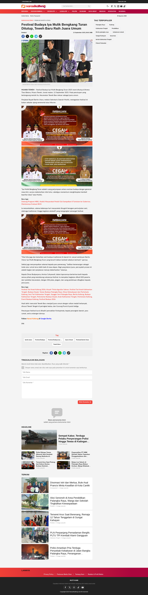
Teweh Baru (57, 344)
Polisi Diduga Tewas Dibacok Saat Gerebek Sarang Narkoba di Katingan (44, 455)
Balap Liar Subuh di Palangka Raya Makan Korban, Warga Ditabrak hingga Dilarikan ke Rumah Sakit (80, 466)
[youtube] (82, 587)
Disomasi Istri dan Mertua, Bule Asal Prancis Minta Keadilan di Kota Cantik (70, 484)
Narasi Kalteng (27, 20)
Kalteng (111, 25)
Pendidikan (115, 28)
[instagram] (74, 587)
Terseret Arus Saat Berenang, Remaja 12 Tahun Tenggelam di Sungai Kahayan (70, 517)
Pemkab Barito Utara (42, 20)
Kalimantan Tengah (102, 28)
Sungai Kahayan (101, 36)
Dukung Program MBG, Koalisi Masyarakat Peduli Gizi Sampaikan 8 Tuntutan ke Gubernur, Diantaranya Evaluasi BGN (56, 203)
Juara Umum (69, 340)
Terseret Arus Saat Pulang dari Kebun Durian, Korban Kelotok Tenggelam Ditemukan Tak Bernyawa (45, 466)
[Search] (89, 6)
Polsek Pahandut (101, 43)
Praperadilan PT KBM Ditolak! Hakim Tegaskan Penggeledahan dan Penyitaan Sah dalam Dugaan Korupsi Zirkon (81, 456)
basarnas (113, 36)
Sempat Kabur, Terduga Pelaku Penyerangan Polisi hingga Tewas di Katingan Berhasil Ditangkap (73, 440)
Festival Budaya (40, 340)
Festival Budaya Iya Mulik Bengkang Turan (55, 340)
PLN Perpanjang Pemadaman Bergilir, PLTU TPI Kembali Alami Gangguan (70, 534)
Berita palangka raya (102, 32)
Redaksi (24, 32)
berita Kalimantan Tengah (103, 39)
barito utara (28, 340)
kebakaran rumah (118, 32)
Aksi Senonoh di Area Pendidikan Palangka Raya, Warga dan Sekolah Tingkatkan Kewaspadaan (69, 500)
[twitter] (69, 587)
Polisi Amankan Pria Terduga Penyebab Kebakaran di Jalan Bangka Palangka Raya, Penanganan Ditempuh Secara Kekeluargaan (70, 552)
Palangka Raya (100, 25)
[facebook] (65, 587)
